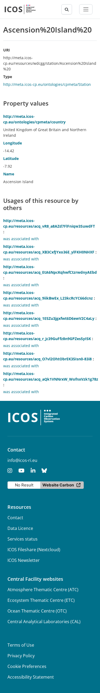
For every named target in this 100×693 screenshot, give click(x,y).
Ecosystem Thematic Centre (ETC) (41, 600)
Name (8, 173)
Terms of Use (20, 645)
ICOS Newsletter (23, 560)
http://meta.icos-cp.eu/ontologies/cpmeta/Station (47, 84)
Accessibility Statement (30, 677)
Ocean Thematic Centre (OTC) (37, 611)
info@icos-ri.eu (22, 460)
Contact (15, 518)
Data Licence (20, 528)
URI (6, 50)
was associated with (21, 238)
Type (7, 76)
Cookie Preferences (26, 666)
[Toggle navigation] (86, 9)
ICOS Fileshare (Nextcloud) (33, 550)
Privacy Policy (21, 656)
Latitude (11, 158)
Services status (22, 539)
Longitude (12, 143)
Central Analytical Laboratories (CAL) (44, 621)
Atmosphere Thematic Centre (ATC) (42, 590)
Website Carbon (58, 484)
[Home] (20, 9)
